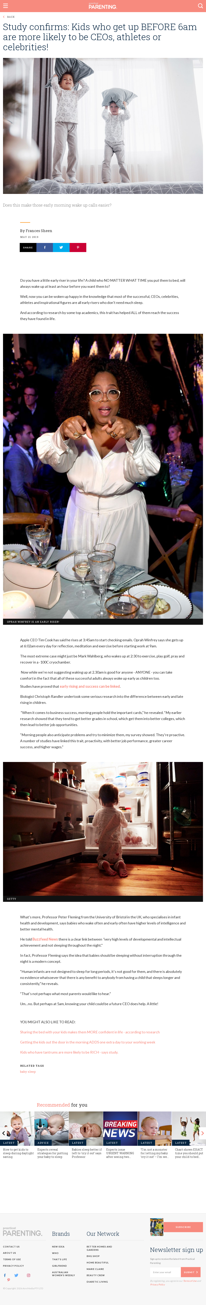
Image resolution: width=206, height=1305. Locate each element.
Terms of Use (118, 691)
